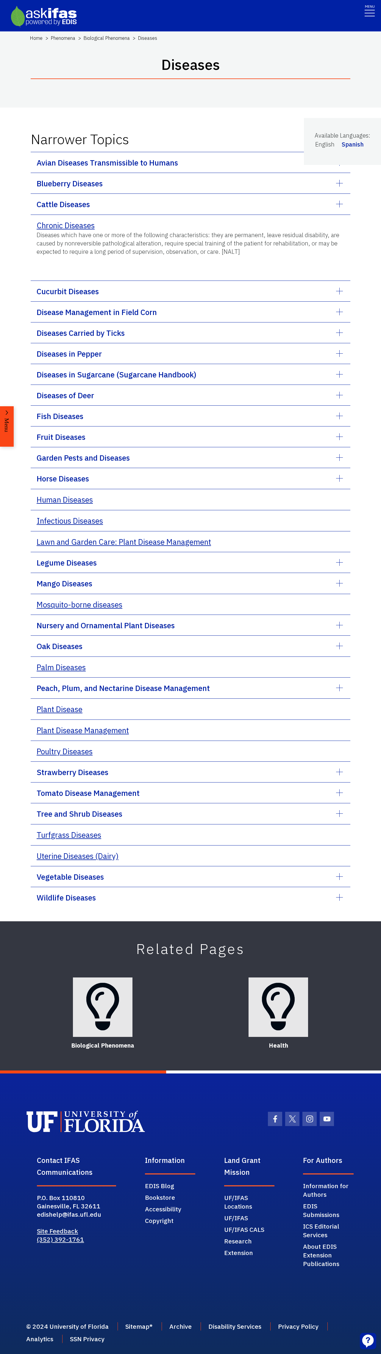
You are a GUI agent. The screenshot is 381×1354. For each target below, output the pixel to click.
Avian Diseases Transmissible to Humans (107, 163)
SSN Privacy (87, 1339)
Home (36, 38)
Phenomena (63, 38)
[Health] (278, 1007)
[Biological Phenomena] (102, 1007)
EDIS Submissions (321, 1210)
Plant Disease (59, 709)
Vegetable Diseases (70, 877)
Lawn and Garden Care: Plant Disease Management (124, 542)
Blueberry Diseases (70, 183)
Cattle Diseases (63, 204)
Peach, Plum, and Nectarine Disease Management (123, 688)
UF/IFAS (236, 1218)
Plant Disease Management (83, 730)
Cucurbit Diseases (68, 291)
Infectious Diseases (70, 521)
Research (238, 1241)
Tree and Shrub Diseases (79, 814)
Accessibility (163, 1209)
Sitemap (137, 1326)
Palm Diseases (61, 667)
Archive (180, 1326)
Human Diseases (65, 500)
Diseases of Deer (65, 395)
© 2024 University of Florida (67, 1326)
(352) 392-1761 (60, 1239)
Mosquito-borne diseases (79, 604)
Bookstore (160, 1197)
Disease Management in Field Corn (97, 312)
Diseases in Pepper (69, 354)
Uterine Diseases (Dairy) (77, 856)
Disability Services (234, 1326)
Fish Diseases (60, 416)
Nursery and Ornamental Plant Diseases (106, 625)
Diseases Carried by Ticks (81, 333)
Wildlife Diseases (66, 897)
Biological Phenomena (106, 38)
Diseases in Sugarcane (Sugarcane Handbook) (116, 374)
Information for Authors (326, 1190)
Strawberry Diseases (72, 772)
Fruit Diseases (61, 437)
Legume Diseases (67, 563)
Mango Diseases (64, 583)
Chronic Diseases (66, 225)
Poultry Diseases (65, 751)
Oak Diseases (59, 646)
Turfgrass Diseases (69, 835)
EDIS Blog (159, 1186)
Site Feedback (57, 1231)
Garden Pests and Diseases (83, 458)
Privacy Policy (298, 1326)
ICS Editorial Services (321, 1230)
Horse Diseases (63, 478)
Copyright (159, 1220)
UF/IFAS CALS (244, 1229)
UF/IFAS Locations (238, 1202)
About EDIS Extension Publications (321, 1255)
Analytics (39, 1339)
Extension (238, 1252)
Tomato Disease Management (88, 793)
